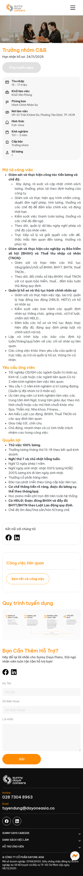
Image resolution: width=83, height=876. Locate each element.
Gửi (22, 759)
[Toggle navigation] (73, 7)
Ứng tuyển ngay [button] (21, 67)
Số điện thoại (10, 701)
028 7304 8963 (17, 797)
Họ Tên (6, 683)
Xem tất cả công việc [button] (27, 579)
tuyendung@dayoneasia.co (28, 808)
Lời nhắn (7, 719)
